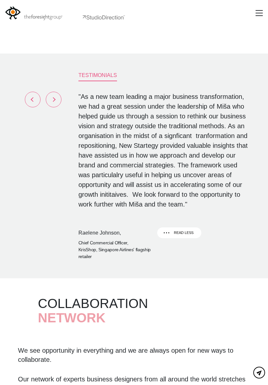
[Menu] (259, 13)
